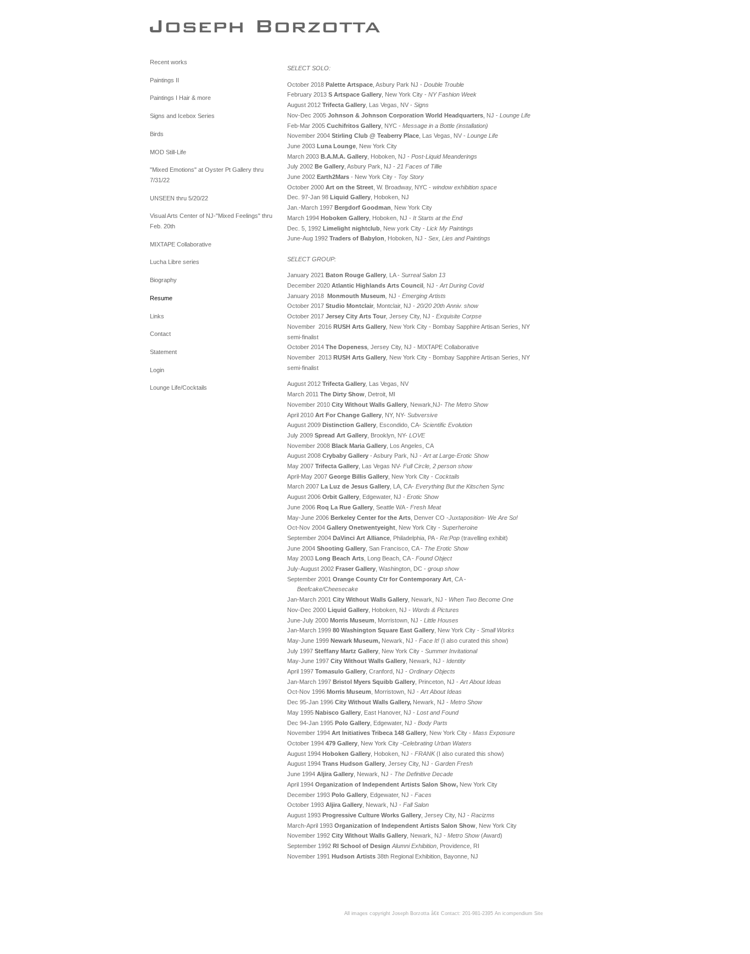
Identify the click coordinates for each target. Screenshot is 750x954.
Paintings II (164, 80)
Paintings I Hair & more (180, 97)
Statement (163, 352)
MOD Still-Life (168, 152)
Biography (163, 280)
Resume (161, 298)
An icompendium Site (519, 913)
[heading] (177, 26)
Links (157, 316)
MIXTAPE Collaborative (180, 244)
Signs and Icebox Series (182, 116)
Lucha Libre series (174, 262)
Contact (160, 333)
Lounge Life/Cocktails (178, 387)
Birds (157, 134)
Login (157, 370)
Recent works (168, 62)
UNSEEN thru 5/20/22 (179, 198)
